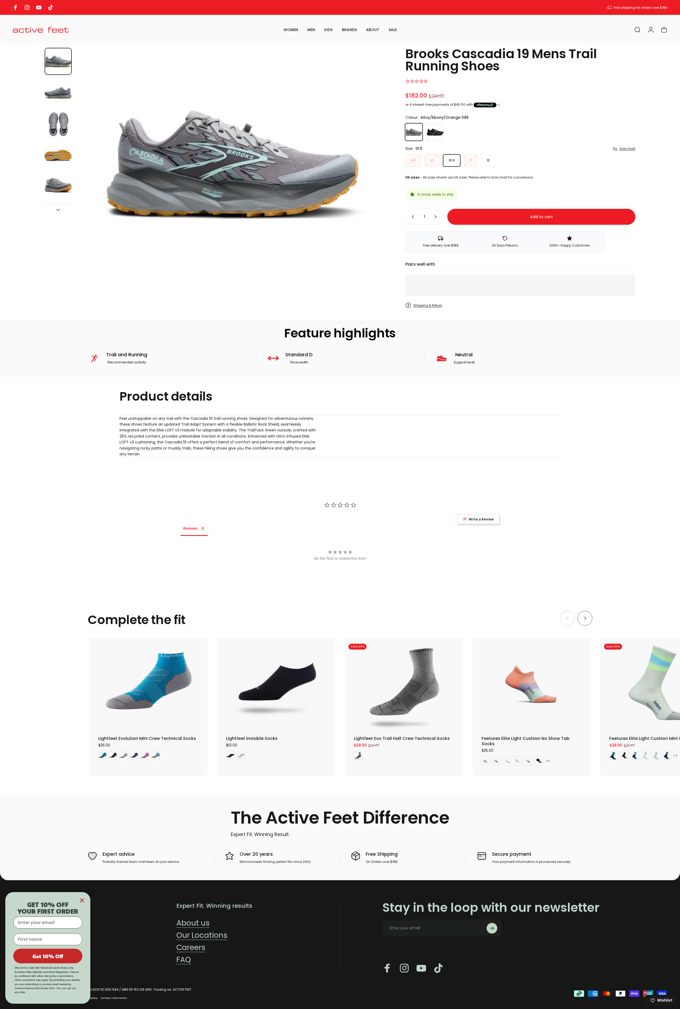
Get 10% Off (47, 956)
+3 (675, 755)
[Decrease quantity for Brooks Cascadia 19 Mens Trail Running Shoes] (412, 216)
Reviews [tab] (190, 528)
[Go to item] (58, 61)
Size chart (627, 149)
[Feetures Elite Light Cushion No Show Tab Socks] (531, 684)
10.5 (452, 160)
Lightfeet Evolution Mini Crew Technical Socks (147, 738)
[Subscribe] (492, 928)
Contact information (114, 998)
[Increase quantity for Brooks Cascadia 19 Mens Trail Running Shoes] (437, 216)
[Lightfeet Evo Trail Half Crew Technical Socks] (404, 684)
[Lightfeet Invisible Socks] (276, 684)
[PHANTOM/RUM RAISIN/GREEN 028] (435, 132)
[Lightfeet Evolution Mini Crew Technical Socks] (148, 684)
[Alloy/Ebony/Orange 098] (413, 132)
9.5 (413, 160)
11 (471, 160)
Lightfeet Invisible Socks (252, 738)
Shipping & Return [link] (427, 305)
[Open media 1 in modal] (233, 165)
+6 (547, 761)
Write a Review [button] (481, 519)
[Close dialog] (82, 900)
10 (432, 160)
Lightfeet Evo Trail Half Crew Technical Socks (402, 738)
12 (488, 160)
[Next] (375, 165)
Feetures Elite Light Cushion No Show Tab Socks (526, 741)
